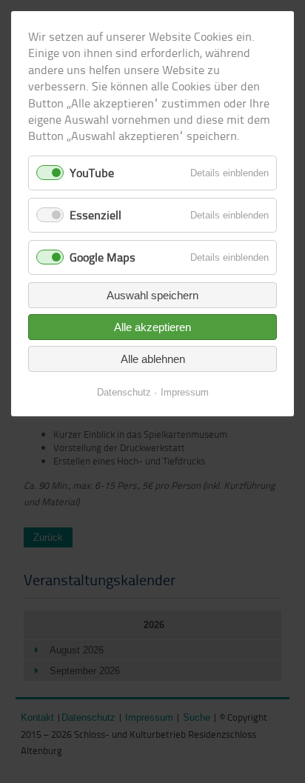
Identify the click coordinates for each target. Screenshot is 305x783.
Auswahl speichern (152, 295)
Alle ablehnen (153, 359)
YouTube (92, 172)
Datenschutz (124, 392)
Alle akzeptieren (152, 327)
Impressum (185, 392)
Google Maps (102, 257)
